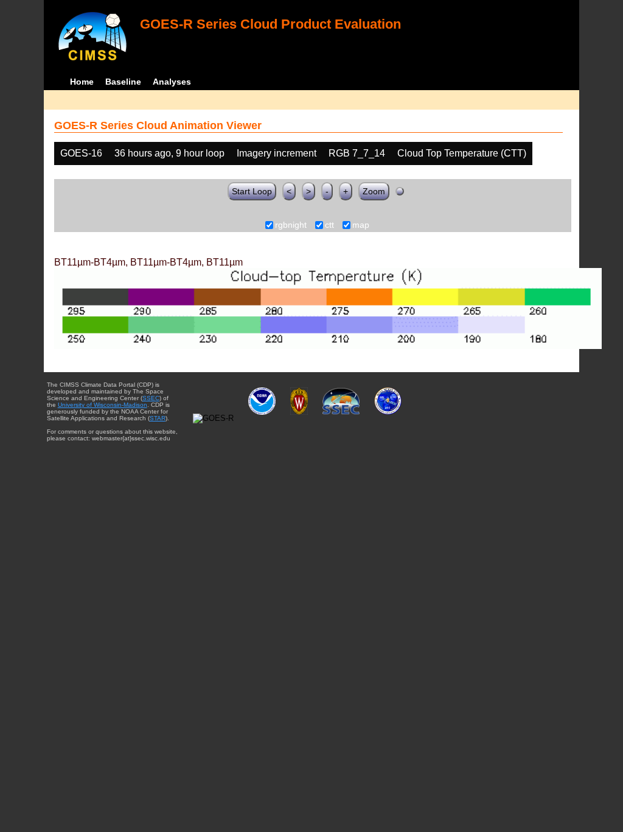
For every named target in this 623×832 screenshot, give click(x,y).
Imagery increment (276, 153)
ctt (329, 225)
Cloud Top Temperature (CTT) (461, 153)
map (360, 225)
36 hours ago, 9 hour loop (169, 153)
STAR (157, 418)
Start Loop (252, 191)
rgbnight (291, 225)
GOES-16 (81, 153)
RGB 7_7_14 (357, 153)
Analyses (172, 81)
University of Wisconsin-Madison (102, 404)
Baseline (123, 81)
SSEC (150, 398)
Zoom (374, 191)
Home (82, 81)
